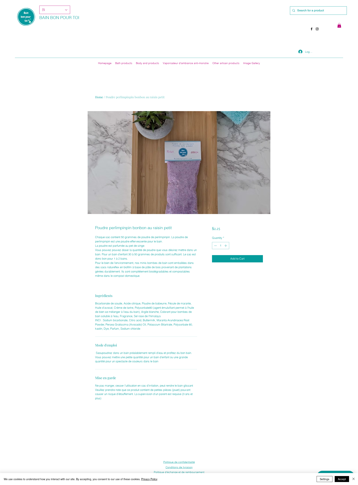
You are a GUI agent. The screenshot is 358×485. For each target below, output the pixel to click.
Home (99, 97)
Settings (324, 479)
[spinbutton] (220, 245)
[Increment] (226, 245)
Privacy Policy (149, 479)
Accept (342, 479)
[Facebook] (311, 29)
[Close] (353, 479)
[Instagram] (317, 29)
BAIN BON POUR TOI (59, 17)
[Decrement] (215, 245)
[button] (339, 25)
